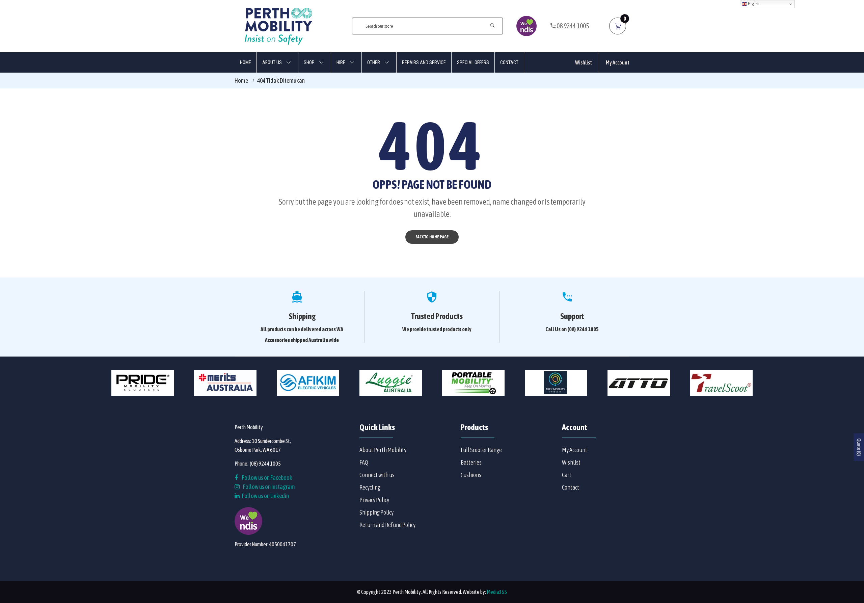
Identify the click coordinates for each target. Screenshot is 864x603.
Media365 (497, 592)
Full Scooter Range (481, 449)
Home (241, 80)
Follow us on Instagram (269, 486)
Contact (570, 487)
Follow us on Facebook (266, 477)
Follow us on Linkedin (265, 495)
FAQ (363, 462)
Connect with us (377, 474)
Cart (566, 474)
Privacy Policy (374, 499)
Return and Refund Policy (387, 524)
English (753, 3)
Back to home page (432, 237)
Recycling (369, 487)
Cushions (471, 474)
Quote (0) (859, 447)
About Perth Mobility (382, 449)
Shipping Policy (376, 512)
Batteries (471, 462)
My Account (617, 62)
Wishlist (583, 62)
